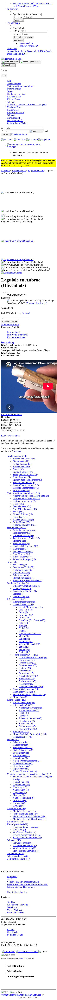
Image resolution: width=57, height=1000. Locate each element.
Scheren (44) (13, 739)
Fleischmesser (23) (27, 662)
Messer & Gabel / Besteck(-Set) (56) (29, 734)
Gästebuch (12, 907)
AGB (9, 879)
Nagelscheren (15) (21, 784)
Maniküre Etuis (14, 107)
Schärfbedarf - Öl (15, 120)
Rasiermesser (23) (15, 821)
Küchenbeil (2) (26, 723)
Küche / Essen (13, 99)
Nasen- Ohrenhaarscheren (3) (26, 760)
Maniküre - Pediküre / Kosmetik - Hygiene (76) (29, 774)
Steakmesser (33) (26, 678)
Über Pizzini (13, 932)
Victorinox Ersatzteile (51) (25, 525)
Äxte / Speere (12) (21, 554)
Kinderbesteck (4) (21, 731)
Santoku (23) (25, 668)
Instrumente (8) (20, 800)
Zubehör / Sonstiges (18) (24, 559)
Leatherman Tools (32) (23, 567)
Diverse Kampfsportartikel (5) (26, 835)
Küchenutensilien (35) (29, 710)
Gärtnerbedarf (13, 118)
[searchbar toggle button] (8, 65)
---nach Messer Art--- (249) (25, 654)
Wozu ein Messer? (15, 912)
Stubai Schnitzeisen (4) (23, 578)
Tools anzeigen (20, 564)
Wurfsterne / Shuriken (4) (24, 832)
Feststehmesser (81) (22, 533)
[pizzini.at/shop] (12, 59)
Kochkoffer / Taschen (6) (24, 692)
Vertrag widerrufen (10, 995)
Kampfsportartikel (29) (17, 824)
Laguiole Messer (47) (23, 472)
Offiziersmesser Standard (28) (26, 498)
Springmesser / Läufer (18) (25, 474)
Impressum (12, 876)
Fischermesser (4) (21, 541)
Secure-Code (23, 958)
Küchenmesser (14, 96)
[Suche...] (36, 131)
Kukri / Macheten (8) (22, 556)
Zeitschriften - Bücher (17, 123)
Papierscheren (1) (21, 768)
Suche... (47, 131)
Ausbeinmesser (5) (27, 681)
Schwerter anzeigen (22, 843)
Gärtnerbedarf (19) (15, 853)
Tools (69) (12, 562)
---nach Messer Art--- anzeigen (33, 657)
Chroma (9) (24, 617)
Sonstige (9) (18, 511)
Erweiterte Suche (19, 134)
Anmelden (16, 451)
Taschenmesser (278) (16, 456)
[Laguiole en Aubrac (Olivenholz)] (17, 241)
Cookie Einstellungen (17, 892)
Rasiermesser (13, 110)
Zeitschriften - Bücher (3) (18, 859)
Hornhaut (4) (19, 803)
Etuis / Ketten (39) (21, 522)
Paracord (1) (18, 594)
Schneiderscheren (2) (22, 747)
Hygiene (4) (18, 806)
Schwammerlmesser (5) (23, 482)
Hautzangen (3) (20, 787)
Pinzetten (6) (19, 795)
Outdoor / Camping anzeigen (26, 586)
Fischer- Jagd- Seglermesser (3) (27, 480)
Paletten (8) (24, 715)
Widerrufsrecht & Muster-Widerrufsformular (27, 884)
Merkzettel (12, 48)
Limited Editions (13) (23, 514)
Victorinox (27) (26, 641)
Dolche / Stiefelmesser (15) (25, 546)
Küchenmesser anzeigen (24, 601)
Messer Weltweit (14, 910)
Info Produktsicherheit (17, 334)
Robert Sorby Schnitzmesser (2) (27, 580)
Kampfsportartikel (15, 112)
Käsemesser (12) (26, 684)
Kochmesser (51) (26, 660)
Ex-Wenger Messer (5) (23, 519)
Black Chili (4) (25, 609)
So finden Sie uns (15, 934)
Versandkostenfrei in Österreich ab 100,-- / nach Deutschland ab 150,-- (32, 5)
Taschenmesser (14, 83)
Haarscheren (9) (20, 758)
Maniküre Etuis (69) (16, 808)
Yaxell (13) (24, 647)
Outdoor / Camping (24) (18, 583)
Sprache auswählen (22, 14)
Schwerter (11, 115)
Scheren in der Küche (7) (30, 718)
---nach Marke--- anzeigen (31, 607)
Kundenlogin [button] (13, 23)
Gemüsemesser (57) (28, 665)
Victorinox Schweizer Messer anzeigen (31, 495)
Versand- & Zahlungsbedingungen (23, 881)
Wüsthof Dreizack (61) (29, 644)
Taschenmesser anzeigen (24, 458)
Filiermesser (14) (26, 670)
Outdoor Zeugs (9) (21, 596)
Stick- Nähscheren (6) (23, 750)
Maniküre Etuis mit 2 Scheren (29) (29, 816)
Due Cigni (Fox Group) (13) (32, 620)
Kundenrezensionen (16, 337)
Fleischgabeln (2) (27, 721)
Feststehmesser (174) (16, 527)
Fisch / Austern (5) (27, 726)
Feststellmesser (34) (22, 506)
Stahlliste (11, 902)
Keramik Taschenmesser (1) (26, 488)
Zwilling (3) (24, 649)
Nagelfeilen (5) (20, 792)
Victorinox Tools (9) (22, 570)
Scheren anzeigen (21, 742)
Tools (9, 91)
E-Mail (16, 31)
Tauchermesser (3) (21, 543)
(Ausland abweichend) (36, 303)
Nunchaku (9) (19, 829)
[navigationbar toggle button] (10, 61)
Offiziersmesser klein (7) (24, 501)
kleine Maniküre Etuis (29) (25, 813)
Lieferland (18, 17)
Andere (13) (24, 652)
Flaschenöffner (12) (28, 729)
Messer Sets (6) (20, 697)
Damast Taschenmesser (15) (26, 485)
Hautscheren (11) (21, 782)
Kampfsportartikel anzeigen (25, 827)
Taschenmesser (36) (22, 466)
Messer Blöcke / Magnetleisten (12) (29, 694)
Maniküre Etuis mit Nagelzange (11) (29, 819)
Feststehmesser (14, 88)
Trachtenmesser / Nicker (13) (26, 538)
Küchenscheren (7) (21, 755)
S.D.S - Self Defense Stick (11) (27, 837)
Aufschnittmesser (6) (28, 676)
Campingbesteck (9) (22, 588)
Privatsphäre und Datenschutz (20, 887)
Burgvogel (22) (26, 615)
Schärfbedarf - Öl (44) (17, 856)
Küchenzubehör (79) (22, 705)
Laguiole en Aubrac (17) (30, 633)
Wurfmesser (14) (20, 548)
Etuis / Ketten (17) (21, 490)
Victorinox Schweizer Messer (20, 86)
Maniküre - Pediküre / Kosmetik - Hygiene (26, 104)
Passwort (17, 34)
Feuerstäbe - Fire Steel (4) (25, 591)
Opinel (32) (18, 469)
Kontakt (10, 929)
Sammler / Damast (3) (23, 551)
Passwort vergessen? (28, 46)
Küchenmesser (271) (16, 599)
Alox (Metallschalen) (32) (25, 509)
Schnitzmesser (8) (21, 575)
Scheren (10, 102)
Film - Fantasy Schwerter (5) (26, 851)
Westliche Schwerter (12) (24, 848)
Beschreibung (13, 332)
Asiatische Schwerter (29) (25, 845)
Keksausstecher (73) (22, 737)
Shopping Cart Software (30, 995)
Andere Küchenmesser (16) (31, 686)
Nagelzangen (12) (21, 790)
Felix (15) (23, 623)
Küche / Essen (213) (16, 700)
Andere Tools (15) (21, 572)
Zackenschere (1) (21, 753)
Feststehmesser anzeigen (24, 530)
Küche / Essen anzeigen (24, 702)
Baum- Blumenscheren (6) (25, 771)
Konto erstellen (26, 43)
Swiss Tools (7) (20, 517)
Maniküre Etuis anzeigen (24, 811)
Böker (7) (23, 612)
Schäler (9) (24, 713)
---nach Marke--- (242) (23, 604)
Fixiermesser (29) (21, 461)
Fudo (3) (23, 625)
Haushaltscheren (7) (22, 745)
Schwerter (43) (14, 840)
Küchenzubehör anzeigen (30, 707)
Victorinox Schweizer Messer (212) (23, 493)
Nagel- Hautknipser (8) (23, 798)
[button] (12, 9)
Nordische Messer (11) (23, 535)
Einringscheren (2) (21, 766)
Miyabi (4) (23, 636)
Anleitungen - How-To (17, 904)
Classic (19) (18, 503)
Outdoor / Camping (16, 94)
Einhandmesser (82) (22, 464)
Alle (9, 80)
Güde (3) (23, 631)
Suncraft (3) (24, 639)
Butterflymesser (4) (22, 477)
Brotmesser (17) (26, 673)
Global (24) (24, 628)
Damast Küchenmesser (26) (25, 689)
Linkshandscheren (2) (23, 763)
